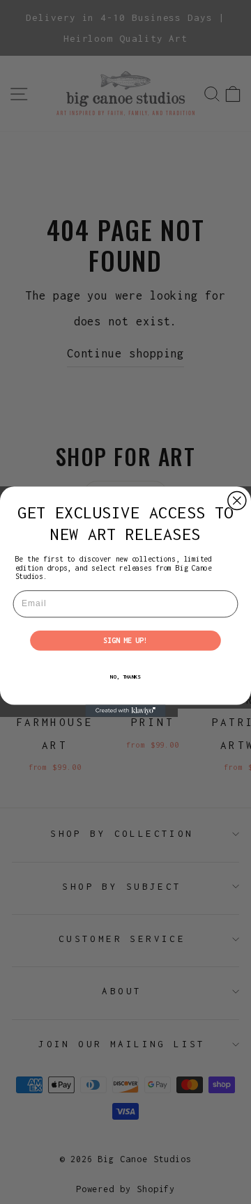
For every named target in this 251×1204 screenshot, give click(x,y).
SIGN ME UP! (125, 640)
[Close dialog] (237, 501)
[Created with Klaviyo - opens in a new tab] (125, 711)
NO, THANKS (125, 677)
